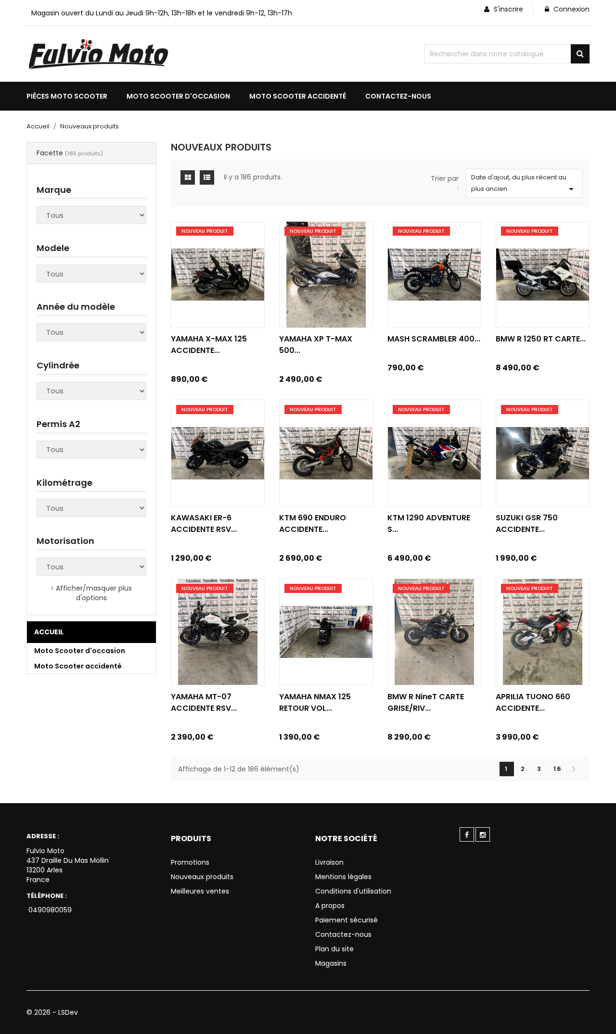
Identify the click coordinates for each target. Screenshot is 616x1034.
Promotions (190, 862)
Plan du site (334, 949)
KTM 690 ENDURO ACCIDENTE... (312, 523)
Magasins (330, 963)
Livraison (329, 862)
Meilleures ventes (200, 891)
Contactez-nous (343, 934)
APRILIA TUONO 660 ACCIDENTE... (533, 702)
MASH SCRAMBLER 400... (433, 338)
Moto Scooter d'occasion (79, 651)
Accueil (49, 632)
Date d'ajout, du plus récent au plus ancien (524, 184)
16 (557, 768)
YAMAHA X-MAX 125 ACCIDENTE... (209, 344)
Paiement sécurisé (346, 920)
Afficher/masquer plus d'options (94, 593)
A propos (330, 905)
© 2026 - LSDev (52, 1012)
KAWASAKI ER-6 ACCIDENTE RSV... (204, 523)
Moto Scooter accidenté (78, 666)
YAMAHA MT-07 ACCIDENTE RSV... (204, 702)
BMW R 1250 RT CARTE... (541, 338)
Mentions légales (343, 877)
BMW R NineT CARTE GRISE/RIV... (425, 702)
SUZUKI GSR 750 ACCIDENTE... (527, 523)
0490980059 (49, 910)
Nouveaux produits (202, 877)
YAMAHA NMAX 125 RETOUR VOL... (315, 702)
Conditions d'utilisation (353, 891)
